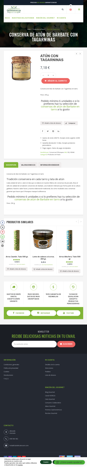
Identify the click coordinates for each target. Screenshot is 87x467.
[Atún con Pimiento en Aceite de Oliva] (80, 53)
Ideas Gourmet (50, 406)
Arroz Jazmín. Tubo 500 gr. (17, 257)
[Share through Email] (3, 241)
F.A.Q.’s (6, 379)
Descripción (11, 165)
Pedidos (48, 372)
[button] (51, 123)
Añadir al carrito (57, 81)
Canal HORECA (50, 396)
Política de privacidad (11, 368)
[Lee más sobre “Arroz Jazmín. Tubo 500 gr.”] (17, 250)
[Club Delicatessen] (14, 9)
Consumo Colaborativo (53, 403)
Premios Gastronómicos (53, 410)
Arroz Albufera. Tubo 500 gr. (69, 258)
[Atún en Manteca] (76, 53)
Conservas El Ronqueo (56, 152)
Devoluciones (8, 375)
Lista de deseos (50, 375)
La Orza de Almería (47, 264)
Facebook (19, 313)
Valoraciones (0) (28, 165)
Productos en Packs (39, 29)
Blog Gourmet (50, 392)
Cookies (6, 372)
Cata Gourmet (50, 399)
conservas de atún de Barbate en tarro (60, 108)
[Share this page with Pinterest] (53, 131)
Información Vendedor (49, 165)
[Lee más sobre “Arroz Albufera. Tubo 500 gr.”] (70, 250)
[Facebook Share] (3, 223)
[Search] (63, 9)
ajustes (20, 465)
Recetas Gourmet (51, 413)
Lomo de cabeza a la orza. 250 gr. (43, 258)
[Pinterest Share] (3, 232)
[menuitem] (7, 18)
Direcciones (49, 368)
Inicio (29, 29)
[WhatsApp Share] (3, 237)
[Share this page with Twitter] (48, 131)
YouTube (70, 313)
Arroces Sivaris (21, 264)
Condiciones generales (11, 365)
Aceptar (46, 462)
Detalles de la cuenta (52, 365)
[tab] (11, 165)
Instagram (45, 313)
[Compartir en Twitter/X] (3, 227)
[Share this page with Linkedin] (58, 131)
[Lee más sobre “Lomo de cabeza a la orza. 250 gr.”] (43, 250)
